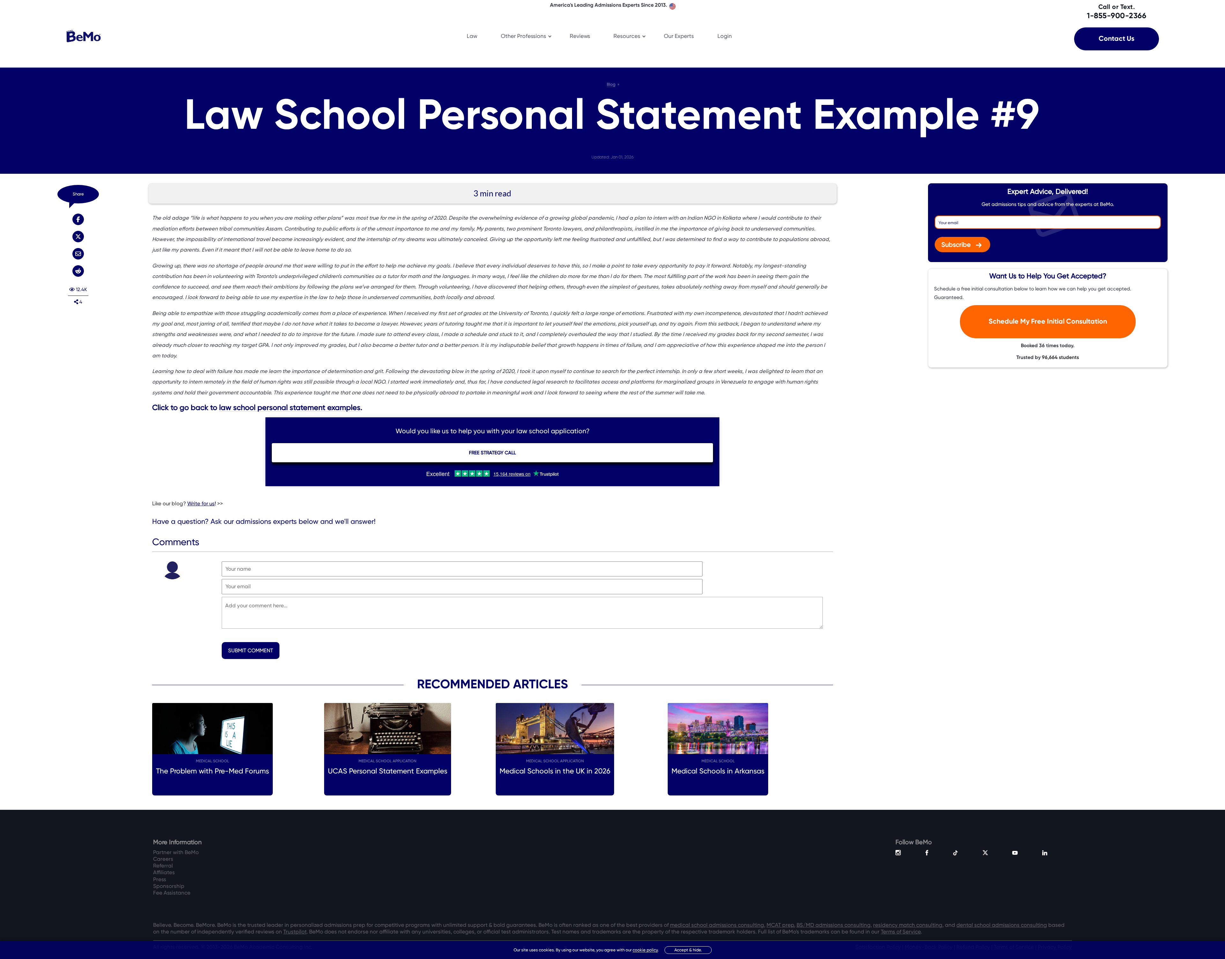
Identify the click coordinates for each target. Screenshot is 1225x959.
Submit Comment (250, 651)
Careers (163, 859)
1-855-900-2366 (1116, 11)
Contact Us (1116, 38)
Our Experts (679, 36)
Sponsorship (168, 886)
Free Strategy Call (492, 453)
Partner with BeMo (176, 852)
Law (472, 36)
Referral (163, 865)
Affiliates (164, 872)
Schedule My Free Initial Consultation (1048, 322)
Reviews (580, 36)
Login (724, 36)
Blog (611, 84)
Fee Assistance (171, 892)
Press (159, 879)
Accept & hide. (688, 950)
